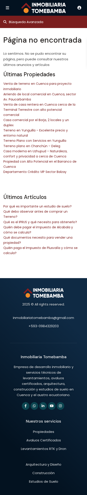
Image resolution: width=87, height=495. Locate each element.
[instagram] (60, 406)
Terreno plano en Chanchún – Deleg (31, 146)
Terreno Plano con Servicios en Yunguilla (34, 140)
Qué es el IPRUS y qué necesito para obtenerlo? (40, 222)
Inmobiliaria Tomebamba (43, 357)
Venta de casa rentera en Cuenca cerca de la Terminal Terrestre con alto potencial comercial (39, 109)
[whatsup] (34, 406)
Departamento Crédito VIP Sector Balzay (34, 172)
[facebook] (25, 406)
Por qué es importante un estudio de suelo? (37, 206)
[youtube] (52, 406)
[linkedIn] (43, 406)
